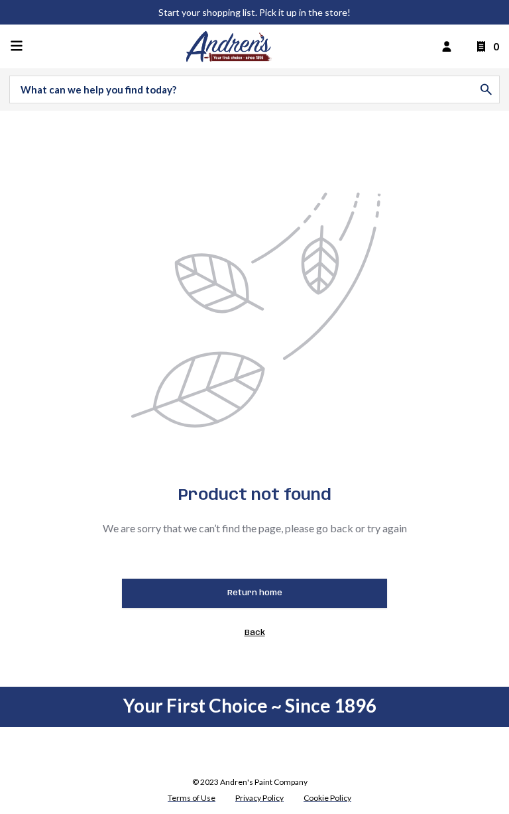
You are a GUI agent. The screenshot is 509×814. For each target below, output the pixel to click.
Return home (254, 593)
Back (255, 632)
